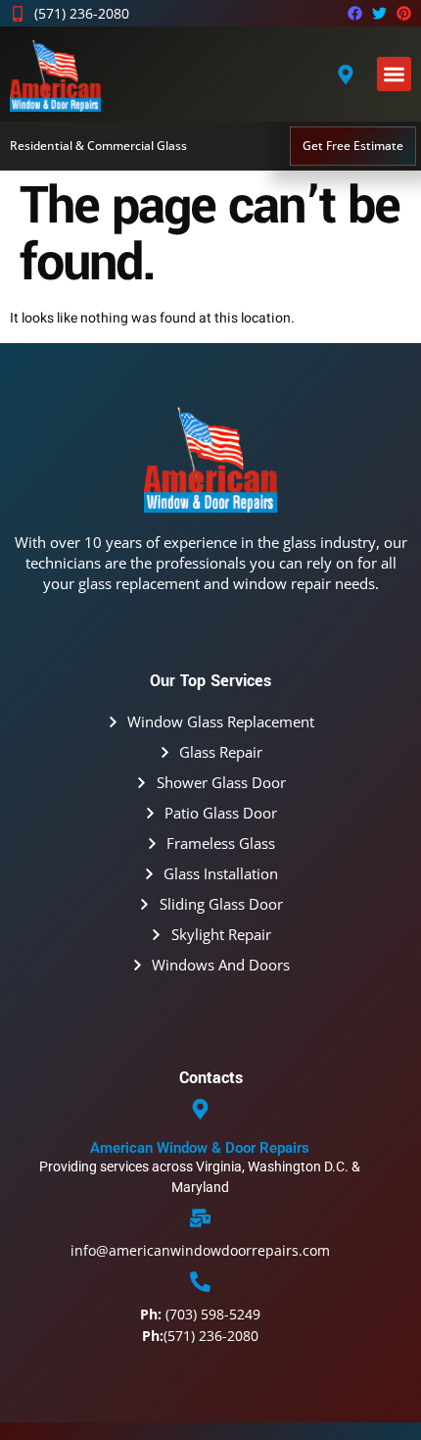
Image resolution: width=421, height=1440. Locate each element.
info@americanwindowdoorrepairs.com (200, 1250)
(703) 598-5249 (200, 1314)
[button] (394, 74)
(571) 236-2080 (200, 1335)
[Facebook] (355, 13)
